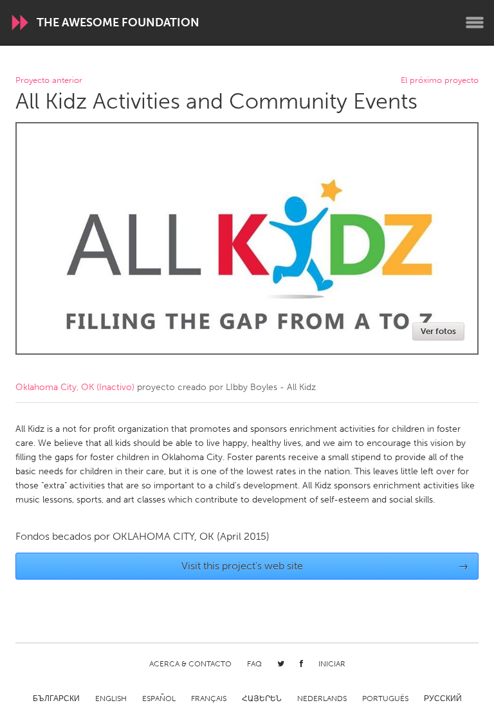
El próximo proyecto (440, 80)
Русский (443, 698)
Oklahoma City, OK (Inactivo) (74, 387)
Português (385, 698)
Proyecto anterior (48, 80)
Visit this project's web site (325, 566)
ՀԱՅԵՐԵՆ (262, 698)
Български (56, 698)
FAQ (254, 663)
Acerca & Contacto (190, 663)
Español (159, 698)
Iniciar (331, 663)
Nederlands (322, 698)
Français (208, 698)
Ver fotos (438, 331)
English (111, 698)
